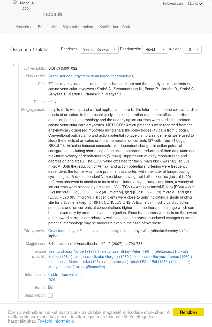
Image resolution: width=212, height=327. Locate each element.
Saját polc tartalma (78, 26)
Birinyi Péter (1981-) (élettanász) (147, 251)
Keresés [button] (22, 26)
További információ (55, 320)
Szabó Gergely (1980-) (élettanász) (123, 256)
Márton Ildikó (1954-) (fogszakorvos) (98, 261)
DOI (51, 279)
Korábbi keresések (115, 26)
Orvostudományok (63, 230)
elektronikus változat (65, 274)
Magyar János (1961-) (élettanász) (76, 266)
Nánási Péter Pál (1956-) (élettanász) (160, 261)
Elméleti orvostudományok (101, 230)
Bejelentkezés (173, 3)
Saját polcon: (35, 295)
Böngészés (47, 26)
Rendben (188, 312)
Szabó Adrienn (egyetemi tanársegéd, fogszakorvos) (91, 75)
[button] (193, 49)
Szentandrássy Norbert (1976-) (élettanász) (84, 251)
